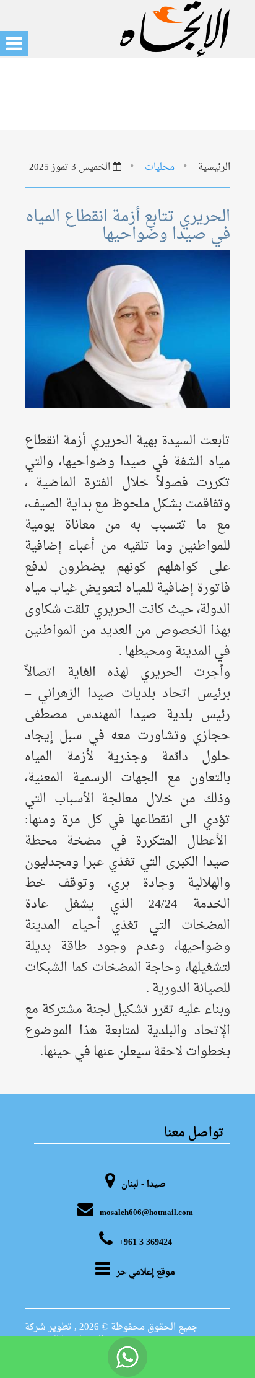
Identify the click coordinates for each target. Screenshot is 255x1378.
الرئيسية (214, 168)
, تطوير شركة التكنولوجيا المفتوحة (64, 1334)
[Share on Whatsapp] (127, 1357)
